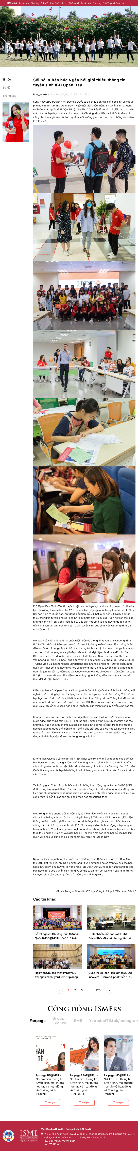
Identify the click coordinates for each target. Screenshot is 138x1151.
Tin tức (7, 79)
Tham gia (50, 1102)
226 (98, 990)
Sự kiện (7, 87)
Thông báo (9, 95)
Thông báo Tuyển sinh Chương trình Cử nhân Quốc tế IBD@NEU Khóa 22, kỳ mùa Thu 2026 (35, 3)
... (89, 990)
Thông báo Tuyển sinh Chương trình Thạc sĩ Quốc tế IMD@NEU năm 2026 (96, 3)
